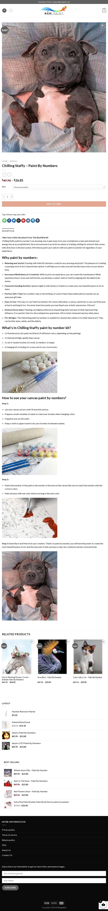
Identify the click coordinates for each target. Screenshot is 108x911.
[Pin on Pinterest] (23, 220)
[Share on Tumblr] (37, 220)
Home (4, 161)
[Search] (11, 10)
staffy (23, 214)
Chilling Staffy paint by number (16, 241)
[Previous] (2, 663)
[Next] (106, 663)
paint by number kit (76, 247)
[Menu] (4, 10)
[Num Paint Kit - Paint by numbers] (54, 10)
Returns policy (8, 840)
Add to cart (53, 204)
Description (8, 231)
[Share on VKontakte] (28, 220)
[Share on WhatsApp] (4, 220)
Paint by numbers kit (42, 301)
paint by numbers (23, 257)
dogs (15, 214)
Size (4, 187)
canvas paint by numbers (46, 398)
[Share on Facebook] (9, 220)
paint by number (62, 543)
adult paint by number (83, 293)
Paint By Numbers (45, 263)
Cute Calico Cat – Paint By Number (87, 677)
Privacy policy (8, 829)
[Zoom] (5, 149)
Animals (14, 161)
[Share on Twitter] (14, 220)
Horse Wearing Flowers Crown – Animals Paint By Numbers (16, 678)
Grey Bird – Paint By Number (50, 677)
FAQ (4, 845)
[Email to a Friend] (18, 220)
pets (18, 214)
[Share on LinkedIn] (33, 220)
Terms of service (9, 835)
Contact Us (7, 855)
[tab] (8, 231)
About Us (6, 850)
